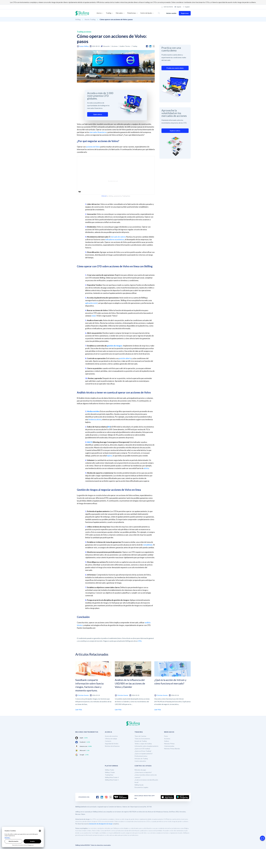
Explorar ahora (175, 131)
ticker (94, 316)
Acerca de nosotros (111, 736)
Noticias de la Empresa (112, 746)
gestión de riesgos (114, 346)
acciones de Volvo (93, 147)
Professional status (141, 756)
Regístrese (184, 13)
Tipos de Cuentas (140, 736)
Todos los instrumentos (142, 738)
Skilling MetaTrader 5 (112, 780)
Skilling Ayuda (139, 785)
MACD (89, 442)
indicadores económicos (114, 239)
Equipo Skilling (84, 46)
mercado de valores (118, 237)
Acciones (167, 738)
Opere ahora (97, 114)
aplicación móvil (91, 303)
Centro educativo (140, 761)
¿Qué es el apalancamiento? (144, 753)
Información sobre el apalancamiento (146, 746)
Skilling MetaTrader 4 (112, 777)
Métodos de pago (140, 770)
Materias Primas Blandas (172, 748)
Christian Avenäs (83, 695)
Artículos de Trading (141, 758)
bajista (109, 456)
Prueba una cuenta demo (175, 68)
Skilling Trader (109, 770)
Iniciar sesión (171, 13)
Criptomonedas (169, 746)
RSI (109, 427)
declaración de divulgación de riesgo (100, 824)
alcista (146, 468)
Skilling (78, 19)
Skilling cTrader (110, 772)
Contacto (108, 741)
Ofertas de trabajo (111, 738)
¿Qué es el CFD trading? (142, 748)
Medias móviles (93, 411)
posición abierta (125, 358)
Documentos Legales (141, 787)
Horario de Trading (141, 741)
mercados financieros (98, 132)
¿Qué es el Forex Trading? (143, 751)
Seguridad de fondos (111, 743)
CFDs (140, 641)
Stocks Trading (90, 19)
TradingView (109, 775)
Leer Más (78, 709)
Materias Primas (169, 743)
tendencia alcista (94, 419)
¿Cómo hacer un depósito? (143, 772)
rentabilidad (147, 545)
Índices (166, 741)
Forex (166, 736)
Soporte (179, 7)
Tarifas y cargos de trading (143, 743)
